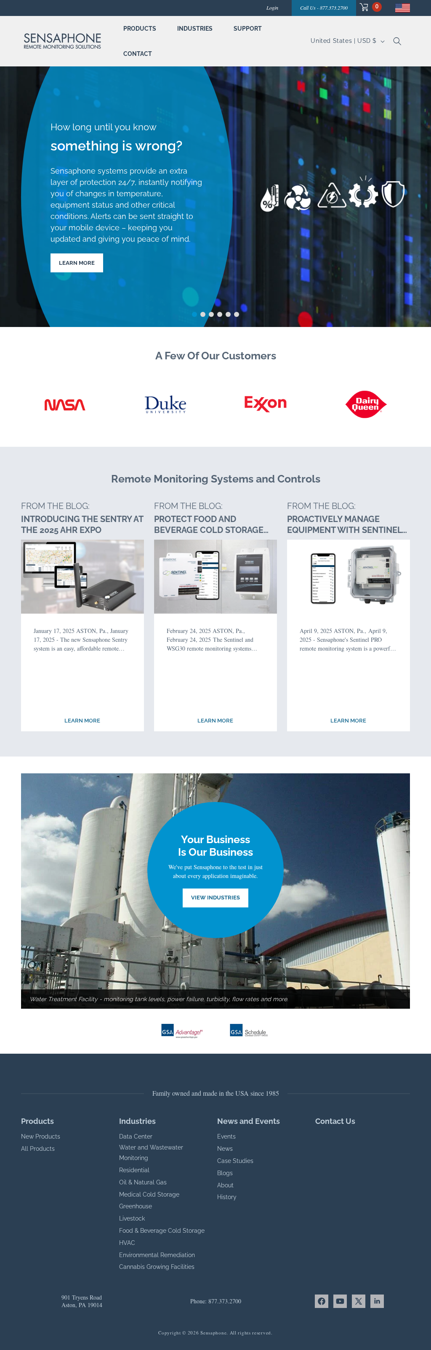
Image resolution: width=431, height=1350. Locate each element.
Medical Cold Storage (149, 1194)
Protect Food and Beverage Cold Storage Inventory (208, 524)
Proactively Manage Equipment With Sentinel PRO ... (344, 524)
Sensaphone (213, 1332)
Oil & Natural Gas (143, 1182)
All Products (38, 1148)
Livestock (132, 1218)
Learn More (77, 263)
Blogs (225, 1173)
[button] (369, 7)
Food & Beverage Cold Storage (162, 1230)
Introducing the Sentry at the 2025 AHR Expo (82, 524)
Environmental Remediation (157, 1255)
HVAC (127, 1242)
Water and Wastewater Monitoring (151, 1152)
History (227, 1197)
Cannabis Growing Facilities (156, 1266)
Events (226, 1136)
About (225, 1185)
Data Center (135, 1136)
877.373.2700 (224, 1301)
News (225, 1148)
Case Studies (235, 1161)
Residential (134, 1170)
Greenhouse (135, 1206)
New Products (40, 1136)
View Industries (215, 897)
